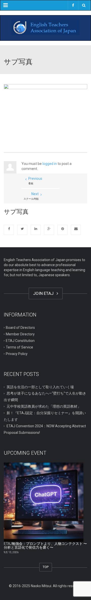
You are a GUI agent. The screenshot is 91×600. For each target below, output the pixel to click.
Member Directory (20, 334)
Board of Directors (20, 328)
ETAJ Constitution (20, 341)
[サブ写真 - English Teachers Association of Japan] (45, 28)
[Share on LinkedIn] (36, 230)
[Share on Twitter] (22, 230)
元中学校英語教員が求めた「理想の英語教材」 (44, 406)
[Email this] (76, 230)
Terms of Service (19, 347)
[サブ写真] (45, 112)
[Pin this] (62, 230)
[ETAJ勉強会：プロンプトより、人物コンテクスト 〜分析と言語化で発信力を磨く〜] (43, 502)
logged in (49, 164)
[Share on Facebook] (9, 230)
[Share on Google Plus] (49, 230)
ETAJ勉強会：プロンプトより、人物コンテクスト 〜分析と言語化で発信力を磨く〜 (45, 545)
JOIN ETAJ (44, 293)
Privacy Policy (17, 353)
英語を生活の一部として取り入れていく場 (40, 387)
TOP (46, 567)
